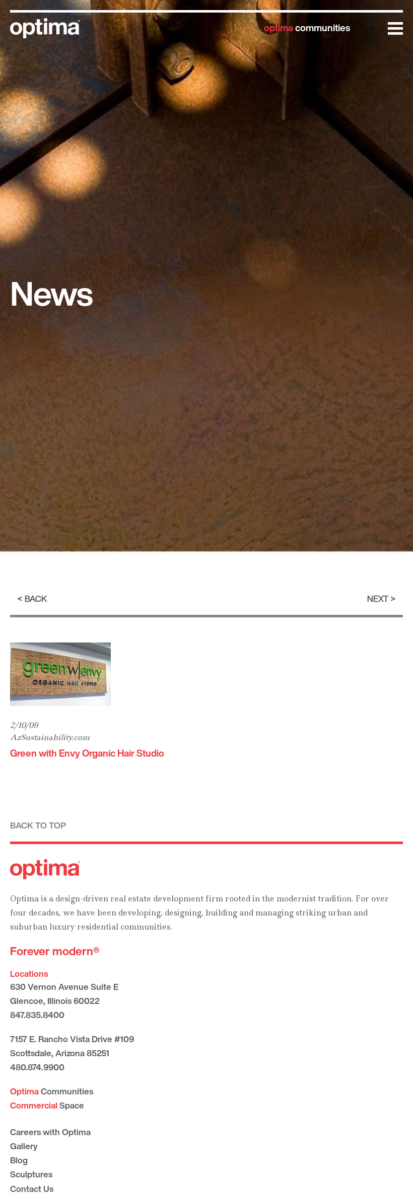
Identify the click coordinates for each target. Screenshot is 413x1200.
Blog (19, 1160)
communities (307, 28)
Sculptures (31, 1174)
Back (36, 598)
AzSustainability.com (50, 737)
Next (377, 598)
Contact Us (31, 1188)
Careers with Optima (50, 1132)
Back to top (38, 825)
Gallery (24, 1146)
